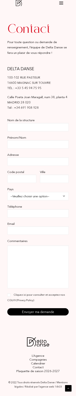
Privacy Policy (25, 300)
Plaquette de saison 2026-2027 (38, 371)
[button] (61, 3)
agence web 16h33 (51, 386)
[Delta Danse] (22, 3)
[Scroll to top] (68, 388)
